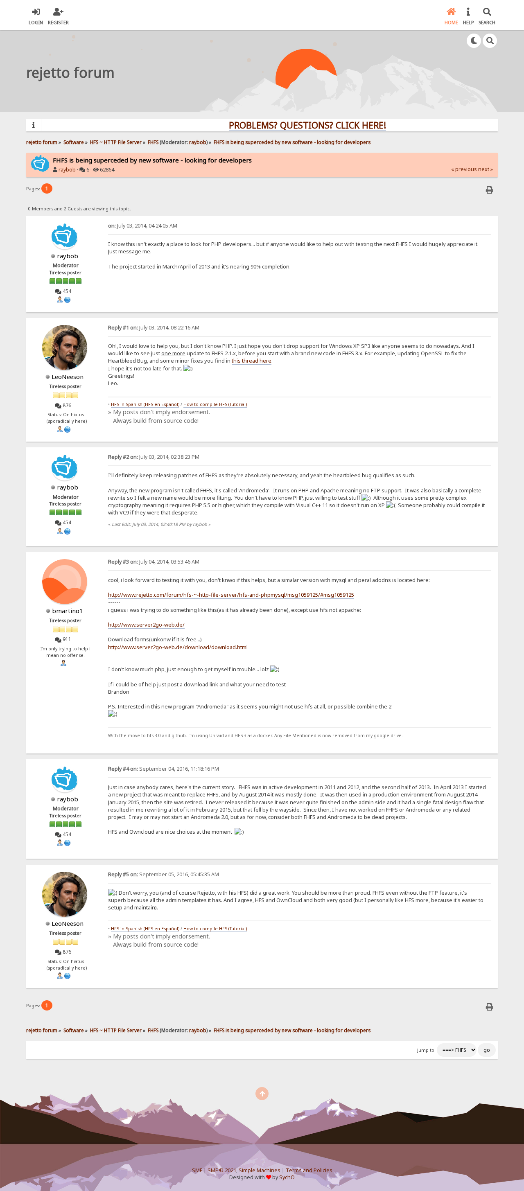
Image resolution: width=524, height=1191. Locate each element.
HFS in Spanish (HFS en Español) (145, 404)
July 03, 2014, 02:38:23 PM (153, 456)
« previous (464, 169)
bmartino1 (67, 611)
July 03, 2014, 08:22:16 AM (153, 327)
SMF (197, 1170)
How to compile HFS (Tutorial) (215, 404)
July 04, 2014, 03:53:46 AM (153, 561)
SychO (287, 1177)
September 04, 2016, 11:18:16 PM (163, 768)
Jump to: (426, 1050)
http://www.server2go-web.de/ (146, 624)
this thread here (251, 360)
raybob (197, 142)
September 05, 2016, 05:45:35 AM (163, 874)
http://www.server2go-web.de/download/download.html (178, 647)
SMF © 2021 (222, 1170)
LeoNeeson (68, 376)
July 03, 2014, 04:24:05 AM (142, 225)
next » (485, 169)
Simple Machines (259, 1170)
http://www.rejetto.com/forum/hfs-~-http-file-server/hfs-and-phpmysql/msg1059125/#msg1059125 (231, 594)
